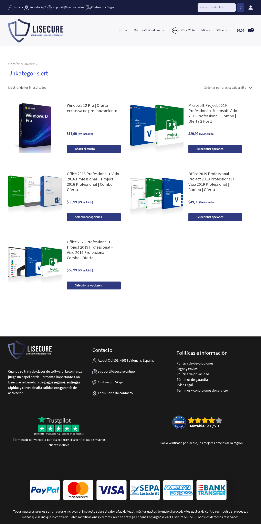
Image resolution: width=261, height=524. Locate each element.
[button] (162, 30)
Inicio (11, 64)
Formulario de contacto (115, 393)
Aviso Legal (185, 385)
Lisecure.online (182, 517)
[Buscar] (240, 7)
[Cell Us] (88, 7)
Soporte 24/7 (37, 7)
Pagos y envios (187, 369)
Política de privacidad (193, 374)
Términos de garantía (192, 380)
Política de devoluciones (195, 363)
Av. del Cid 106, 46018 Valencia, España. (125, 360)
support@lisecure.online (68, 7)
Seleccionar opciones (210, 149)
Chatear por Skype (103, 7)
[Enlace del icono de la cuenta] (250, 7)
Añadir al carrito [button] (85, 149)
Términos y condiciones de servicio (202, 390)
